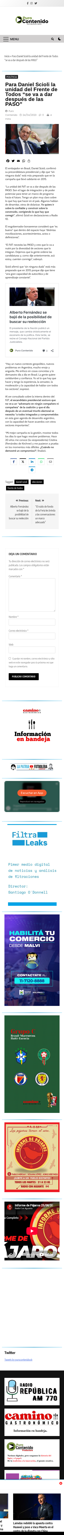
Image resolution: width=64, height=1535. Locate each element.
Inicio (7, 56)
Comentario (15, 576)
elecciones (37, 482)
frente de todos (15, 488)
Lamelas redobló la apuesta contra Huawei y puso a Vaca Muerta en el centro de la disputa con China (33, 1527)
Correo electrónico (18, 630)
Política (12, 76)
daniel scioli (21, 482)
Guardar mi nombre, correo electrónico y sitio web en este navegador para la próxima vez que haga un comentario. (31, 662)
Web (11, 644)
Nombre (14, 616)
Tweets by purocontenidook (18, 1359)
